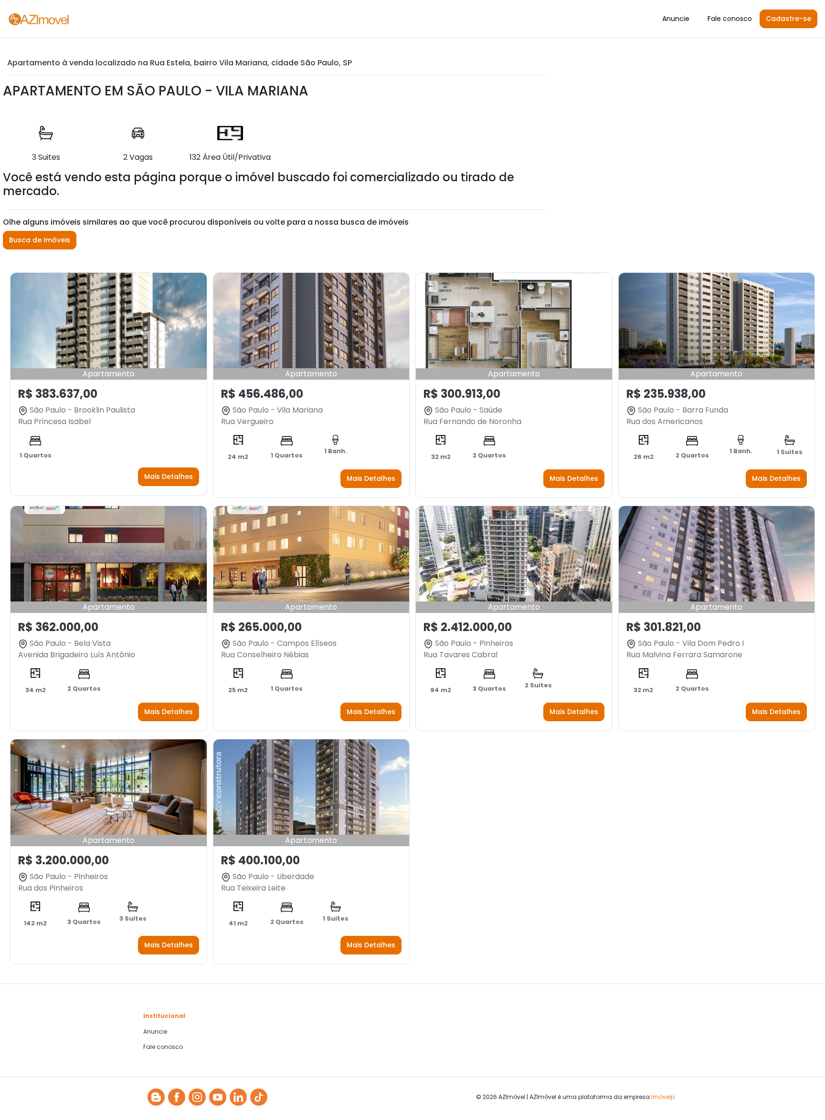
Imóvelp (663, 1097)
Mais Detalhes (168, 476)
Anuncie (675, 18)
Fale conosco (730, 18)
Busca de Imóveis (39, 240)
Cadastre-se (788, 18)
